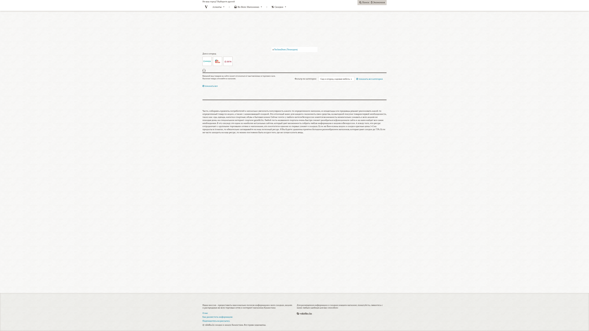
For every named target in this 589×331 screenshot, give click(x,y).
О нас (205, 313)
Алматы (217, 7)
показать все (211, 85)
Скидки (279, 7)
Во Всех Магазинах (248, 7)
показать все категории (371, 78)
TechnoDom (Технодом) (286, 49)
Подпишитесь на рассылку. (216, 320)
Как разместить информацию (217, 316)
